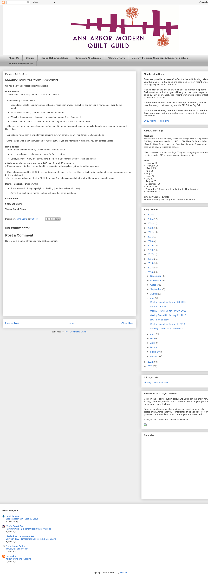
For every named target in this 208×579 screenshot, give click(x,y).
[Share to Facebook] (56, 219)
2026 (150, 214)
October (154, 285)
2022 (150, 232)
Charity (30, 58)
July (152, 298)
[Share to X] (52, 219)
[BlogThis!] (49, 219)
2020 (150, 241)
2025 (150, 219)
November (156, 280)
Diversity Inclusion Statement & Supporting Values (160, 58)
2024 (150, 223)
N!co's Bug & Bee (14, 526)
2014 (150, 267)
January (154, 356)
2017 (150, 254)
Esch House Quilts (15, 546)
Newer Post (12, 323)
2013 (150, 272)
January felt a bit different (17, 549)
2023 (150, 228)
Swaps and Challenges (88, 58)
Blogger (123, 572)
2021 (150, 236)
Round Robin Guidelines (54, 58)
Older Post (127, 323)
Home (70, 323)
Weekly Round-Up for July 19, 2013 (168, 310)
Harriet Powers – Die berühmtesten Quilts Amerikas (28, 529)
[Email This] (46, 219)
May (152, 338)
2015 (150, 263)
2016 (150, 259)
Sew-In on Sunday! (159, 319)
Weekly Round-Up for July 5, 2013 (167, 324)
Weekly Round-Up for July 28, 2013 (168, 302)
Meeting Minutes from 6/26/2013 (166, 328)
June (153, 334)
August (154, 293)
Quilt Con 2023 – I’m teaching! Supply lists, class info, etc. (31, 539)
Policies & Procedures (21, 63)
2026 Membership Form (156, 120)
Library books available (156, 382)
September (156, 289)
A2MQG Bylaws (116, 58)
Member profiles (158, 306)
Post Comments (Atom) (76, 332)
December (156, 276)
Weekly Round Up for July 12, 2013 (168, 315)
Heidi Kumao (12, 516)
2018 (150, 250)
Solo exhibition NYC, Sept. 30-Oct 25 (22, 519)
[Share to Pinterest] (59, 219)
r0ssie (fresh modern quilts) (20, 536)
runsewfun (11, 556)
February (155, 351)
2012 (150, 361)
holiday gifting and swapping (18, 559)
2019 (150, 245)
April (153, 343)
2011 (150, 366)
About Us (14, 58)
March (153, 347)
